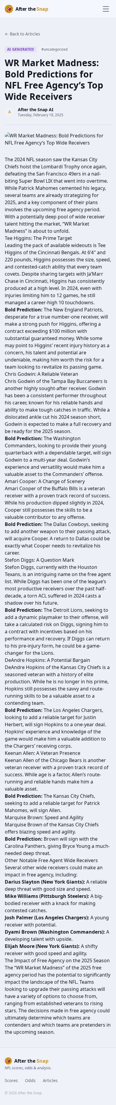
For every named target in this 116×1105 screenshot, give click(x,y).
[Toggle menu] (106, 9)
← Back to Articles (22, 34)
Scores (11, 1080)
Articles (50, 1080)
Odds (30, 1080)
